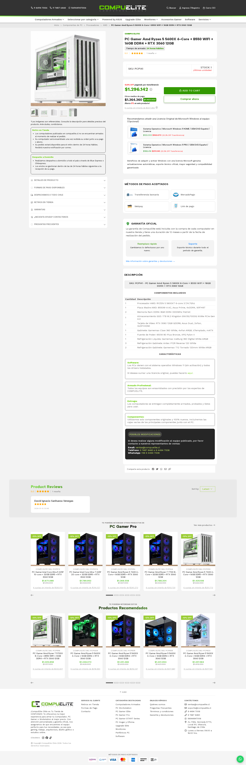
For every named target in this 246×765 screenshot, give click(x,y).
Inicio (56, 25)
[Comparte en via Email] (165, 469)
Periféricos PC (123, 732)
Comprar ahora (189, 99)
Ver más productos (203, 525)
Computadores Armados (128, 704)
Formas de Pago (89, 708)
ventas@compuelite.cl (148, 447)
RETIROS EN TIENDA (43, 202)
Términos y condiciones (161, 711)
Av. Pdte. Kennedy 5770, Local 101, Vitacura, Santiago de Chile (200, 724)
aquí (190, 373)
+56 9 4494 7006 (150, 453)
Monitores (121, 729)
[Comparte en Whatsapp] (161, 469)
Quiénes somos (157, 704)
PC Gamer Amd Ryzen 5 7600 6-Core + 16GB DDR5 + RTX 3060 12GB (123, 574)
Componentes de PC (72, 25)
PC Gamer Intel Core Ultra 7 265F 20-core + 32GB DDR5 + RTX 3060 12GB (85, 574)
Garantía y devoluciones (162, 715)
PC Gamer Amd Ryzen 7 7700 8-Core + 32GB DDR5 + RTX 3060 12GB (160, 574)
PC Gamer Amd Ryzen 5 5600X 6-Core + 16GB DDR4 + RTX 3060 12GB (85, 656)
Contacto (85, 711)
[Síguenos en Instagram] (43, 737)
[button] (49, 20)
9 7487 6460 (59, 8)
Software (120, 736)
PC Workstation (123, 708)
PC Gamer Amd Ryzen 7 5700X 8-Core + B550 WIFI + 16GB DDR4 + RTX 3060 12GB (48, 656)
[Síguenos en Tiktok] (50, 737)
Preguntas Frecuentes (46, 224)
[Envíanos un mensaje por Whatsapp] (240, 759)
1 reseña (151, 53)
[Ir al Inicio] (123, 8)
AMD (105, 25)
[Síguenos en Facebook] (46, 737)
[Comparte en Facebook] (153, 469)
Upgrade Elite (122, 725)
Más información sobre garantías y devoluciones (150, 261)
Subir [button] (124, 692)
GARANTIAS (39, 210)
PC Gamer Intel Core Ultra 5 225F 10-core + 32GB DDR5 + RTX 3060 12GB (48, 574)
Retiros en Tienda (90, 704)
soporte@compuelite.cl (199, 708)
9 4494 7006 (40, 8)
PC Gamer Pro (123, 715)
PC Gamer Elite (123, 711)
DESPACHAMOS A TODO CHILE (48, 195)
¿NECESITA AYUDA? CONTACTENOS (51, 217)
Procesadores (92, 25)
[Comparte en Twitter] (157, 469)
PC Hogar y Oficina (125, 722)
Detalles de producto (46, 180)
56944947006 (78, 8)
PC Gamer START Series (128, 718)
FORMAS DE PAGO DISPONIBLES (49, 188)
